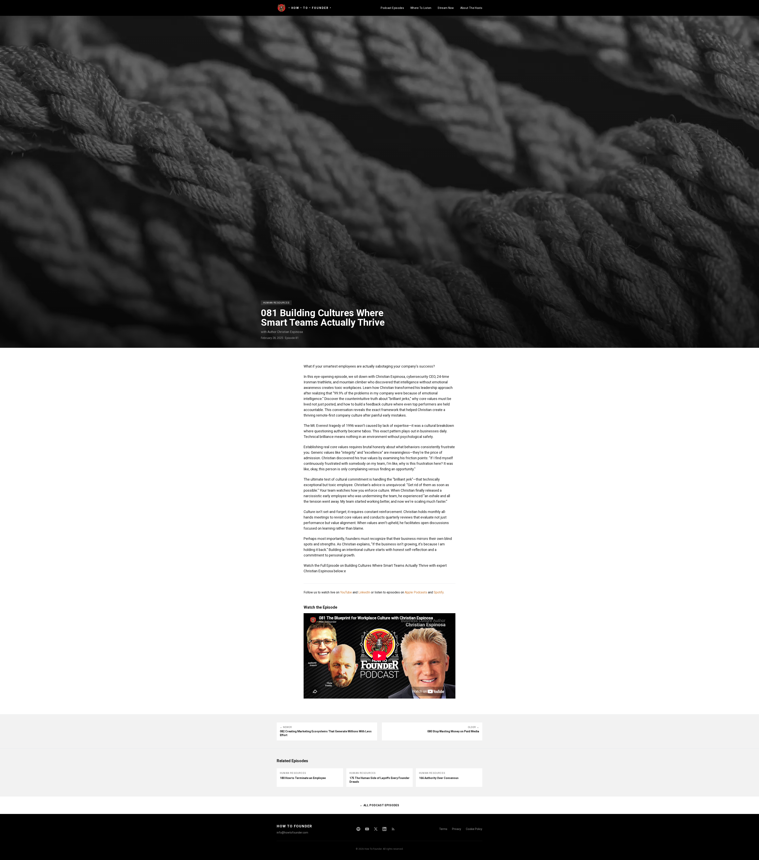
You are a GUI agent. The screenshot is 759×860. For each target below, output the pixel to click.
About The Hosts (471, 7)
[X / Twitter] (376, 829)
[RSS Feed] (393, 829)
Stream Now (446, 7)
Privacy (456, 829)
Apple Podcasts (416, 592)
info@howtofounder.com (292, 832)
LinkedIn (364, 592)
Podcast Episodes (392, 7)
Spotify (439, 592)
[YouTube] (367, 829)
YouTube (346, 592)
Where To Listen (420, 7)
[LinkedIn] (384, 829)
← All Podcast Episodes (379, 805)
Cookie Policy (474, 829)
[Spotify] (358, 829)
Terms (443, 829)
